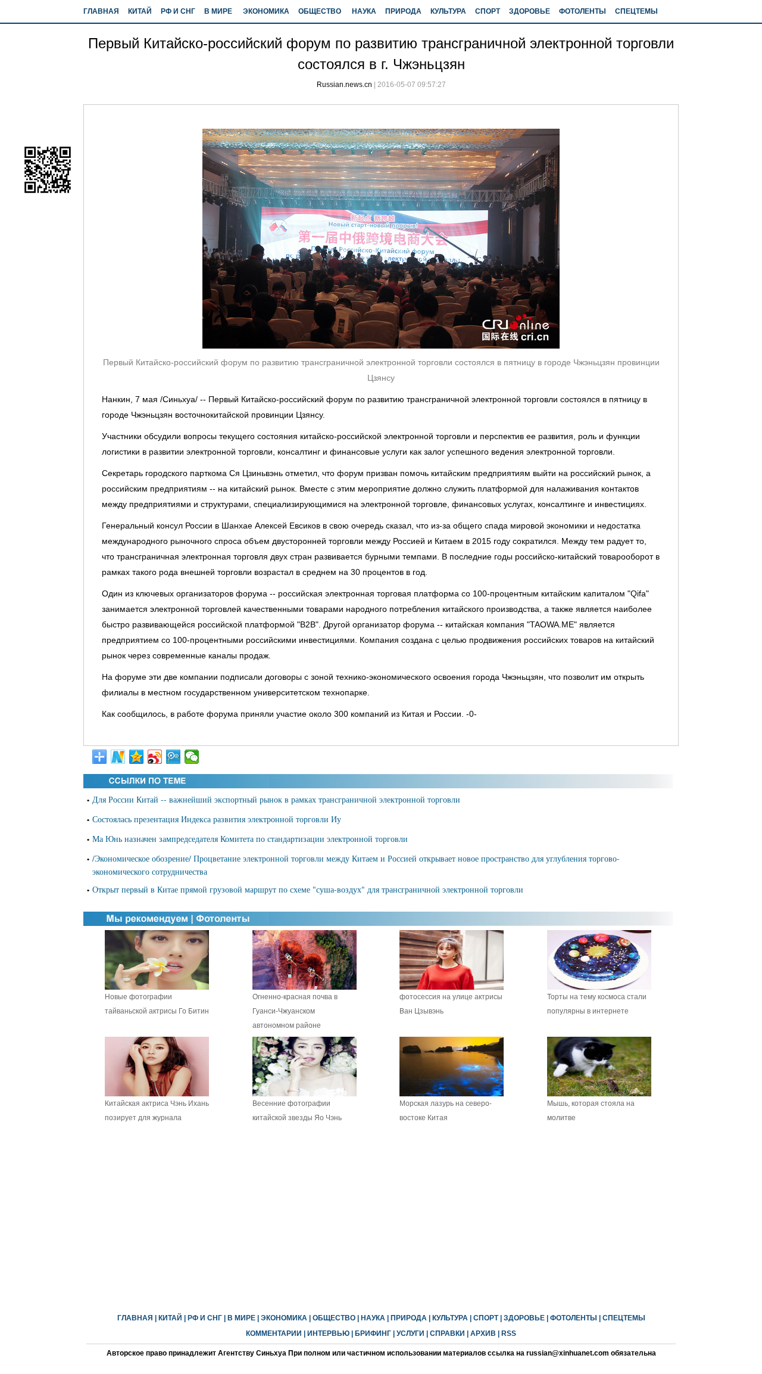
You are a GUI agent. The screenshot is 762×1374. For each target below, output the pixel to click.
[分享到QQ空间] (136, 757)
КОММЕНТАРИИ (274, 1333)
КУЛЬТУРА (448, 11)
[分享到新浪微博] (155, 757)
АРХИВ (483, 1333)
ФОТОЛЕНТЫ (582, 11)
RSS (508, 1333)
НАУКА (364, 11)
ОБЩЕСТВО (319, 11)
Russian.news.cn (344, 84)
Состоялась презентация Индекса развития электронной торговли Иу (216, 819)
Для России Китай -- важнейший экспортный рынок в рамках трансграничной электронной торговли (276, 799)
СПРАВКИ (447, 1333)
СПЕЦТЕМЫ (636, 11)
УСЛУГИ (410, 1333)
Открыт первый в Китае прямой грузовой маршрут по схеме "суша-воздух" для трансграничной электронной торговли (307, 889)
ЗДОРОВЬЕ (529, 11)
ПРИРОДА (403, 11)
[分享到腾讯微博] (173, 757)
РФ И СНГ (178, 11)
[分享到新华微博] (118, 757)
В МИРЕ (218, 11)
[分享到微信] (192, 757)
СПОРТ (487, 11)
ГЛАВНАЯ (101, 11)
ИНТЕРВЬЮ (328, 1333)
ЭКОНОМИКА (266, 11)
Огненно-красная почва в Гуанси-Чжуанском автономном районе (295, 1011)
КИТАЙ (140, 11)
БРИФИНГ (373, 1333)
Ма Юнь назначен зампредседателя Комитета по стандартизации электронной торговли (250, 838)
